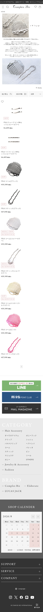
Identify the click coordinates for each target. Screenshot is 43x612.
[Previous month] (33, 517)
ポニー (7, 459)
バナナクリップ (11, 443)
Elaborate (32, 486)
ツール (28, 455)
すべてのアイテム (12, 435)
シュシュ (29, 439)
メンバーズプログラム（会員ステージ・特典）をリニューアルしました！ (21, 2)
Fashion (9, 470)
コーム (7, 447)
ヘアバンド (30, 443)
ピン (28, 451)
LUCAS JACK (13, 491)
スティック (9, 451)
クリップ (8, 439)
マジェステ (9, 455)
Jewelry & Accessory (17, 464)
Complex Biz (12, 486)
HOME (3, 11)
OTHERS (30, 459)
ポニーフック (31, 435)
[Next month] (38, 517)
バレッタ (29, 447)
